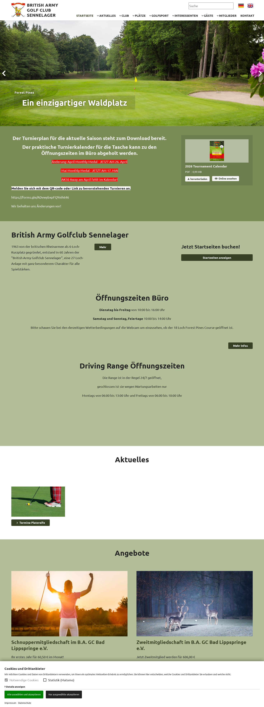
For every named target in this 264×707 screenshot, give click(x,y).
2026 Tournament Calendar (206, 166)
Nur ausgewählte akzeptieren (63, 694)
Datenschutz (24, 702)
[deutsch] (241, 6)
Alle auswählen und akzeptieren (24, 694)
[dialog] (132, 684)
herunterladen (198, 178)
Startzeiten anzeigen (217, 257)
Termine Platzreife (32, 522)
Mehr (102, 247)
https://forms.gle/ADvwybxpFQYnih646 (40, 197)
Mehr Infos (240, 345)
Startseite (84, 15)
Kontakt (247, 15)
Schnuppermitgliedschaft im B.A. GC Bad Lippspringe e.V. (58, 645)
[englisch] (250, 6)
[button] (45, 680)
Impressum (10, 702)
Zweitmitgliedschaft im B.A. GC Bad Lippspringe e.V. (191, 645)
